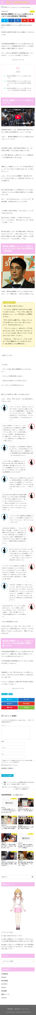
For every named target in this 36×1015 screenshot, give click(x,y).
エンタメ (5, 694)
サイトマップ (26, 1008)
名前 (2, 741)
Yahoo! (3, 987)
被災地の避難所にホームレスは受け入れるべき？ (19, 77)
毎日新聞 (4, 991)
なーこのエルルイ (18, 2)
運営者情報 (10, 1008)
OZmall (3, 977)
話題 (11, 694)
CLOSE (18, 71)
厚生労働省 (4, 980)
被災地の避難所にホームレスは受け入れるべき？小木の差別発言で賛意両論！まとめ (19, 89)
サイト (3, 754)
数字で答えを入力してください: (9, 765)
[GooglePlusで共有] (25, 20)
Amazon (4, 997)
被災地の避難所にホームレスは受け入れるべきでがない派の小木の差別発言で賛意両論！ (19, 83)
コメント (3, 725)
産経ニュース (5, 994)
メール (3, 747)
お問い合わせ (18, 1008)
